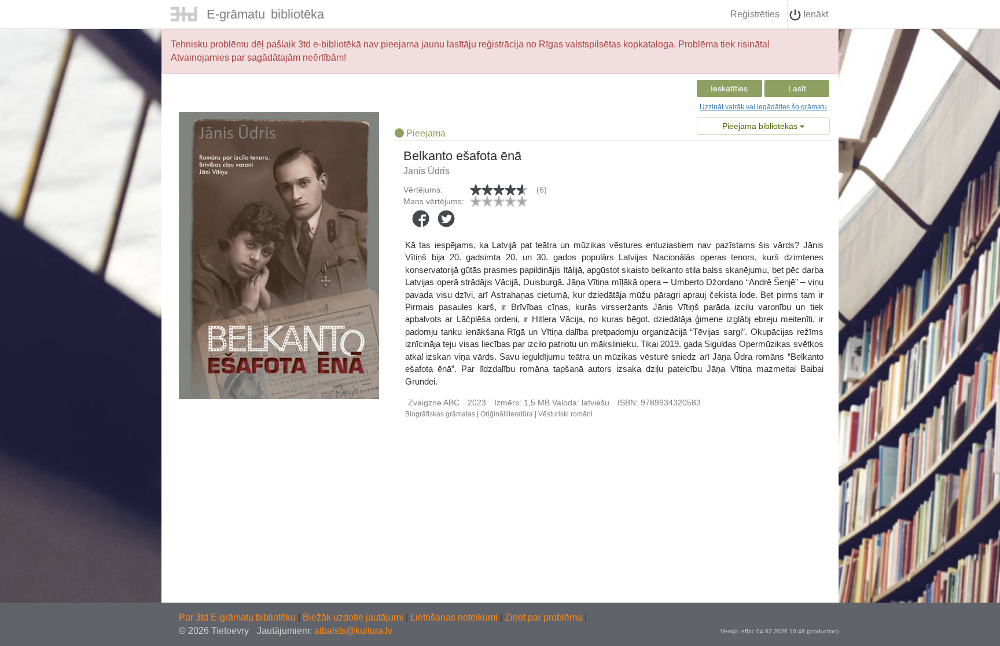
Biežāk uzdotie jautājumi (354, 617)
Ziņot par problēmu (543, 617)
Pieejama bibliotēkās (761, 126)
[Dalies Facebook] (420, 218)
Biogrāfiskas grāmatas (440, 414)
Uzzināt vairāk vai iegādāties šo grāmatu (763, 107)
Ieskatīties (729, 88)
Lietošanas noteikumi (455, 617)
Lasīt (797, 88)
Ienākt (814, 14)
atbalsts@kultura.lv (353, 631)
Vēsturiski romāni (565, 414)
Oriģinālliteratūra (506, 414)
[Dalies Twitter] (446, 218)
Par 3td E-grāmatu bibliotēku (238, 617)
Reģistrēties (755, 14)
